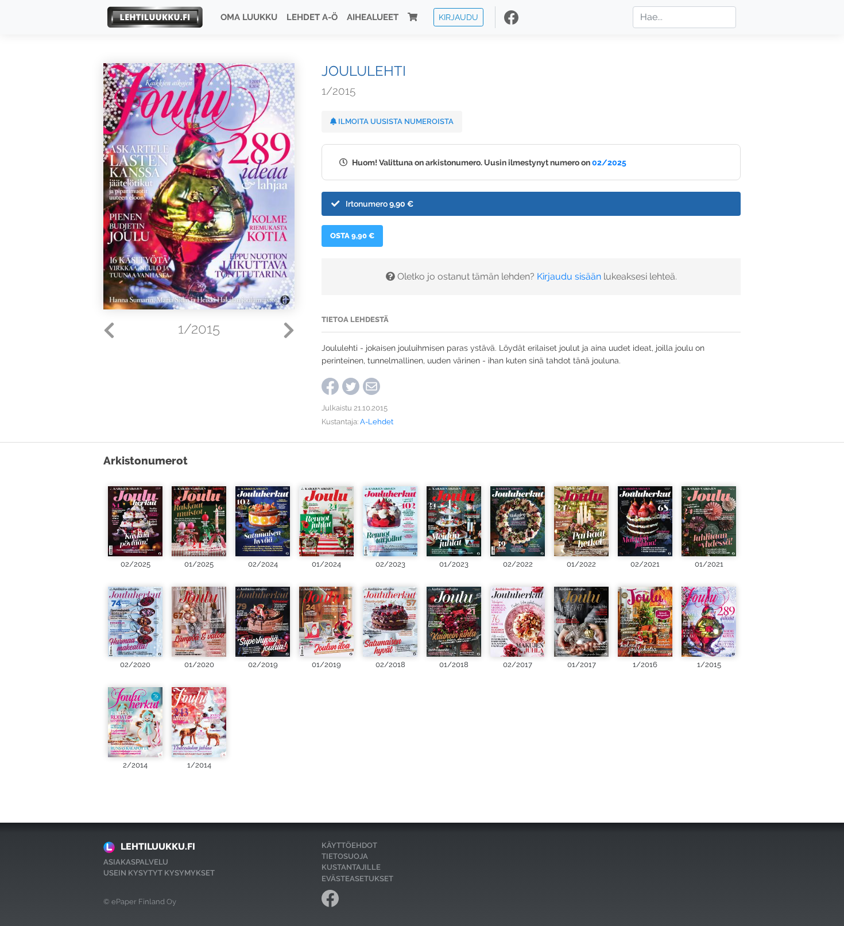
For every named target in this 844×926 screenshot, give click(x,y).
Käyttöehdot (349, 845)
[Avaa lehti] (135, 516)
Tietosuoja (345, 856)
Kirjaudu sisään (569, 276)
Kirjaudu (458, 17)
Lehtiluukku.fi (158, 846)
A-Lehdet (376, 421)
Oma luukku (248, 17)
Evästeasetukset (357, 878)
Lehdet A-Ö (312, 17)
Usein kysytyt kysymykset (159, 873)
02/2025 (609, 162)
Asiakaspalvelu (135, 862)
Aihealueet (372, 17)
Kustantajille (351, 867)
